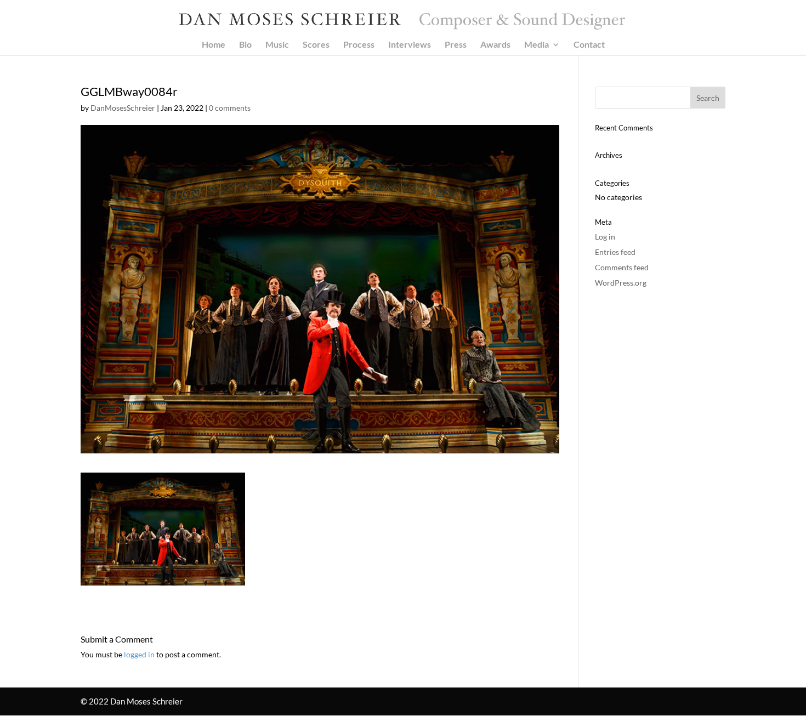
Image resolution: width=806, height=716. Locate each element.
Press (456, 45)
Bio (245, 45)
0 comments (230, 107)
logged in (139, 654)
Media (536, 45)
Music (277, 45)
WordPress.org (620, 282)
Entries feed (615, 252)
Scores (316, 45)
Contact (589, 45)
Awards (495, 45)
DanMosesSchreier (122, 107)
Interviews (409, 45)
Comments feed (622, 267)
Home (213, 45)
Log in (605, 236)
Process (358, 45)
